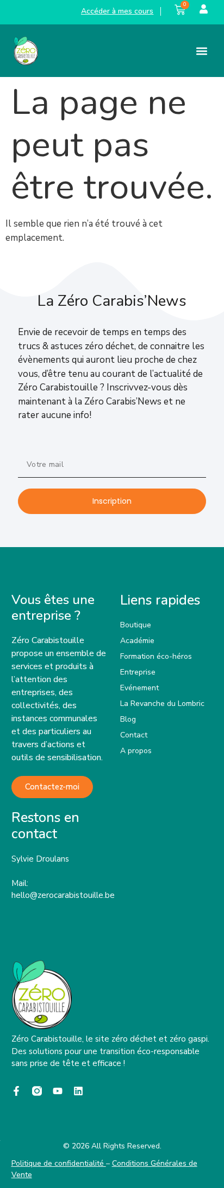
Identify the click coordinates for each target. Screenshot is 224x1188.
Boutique (135, 625)
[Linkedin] (78, 1091)
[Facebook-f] (16, 1091)
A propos (136, 751)
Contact (133, 735)
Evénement (139, 688)
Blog (128, 719)
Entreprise (137, 672)
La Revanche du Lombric (162, 703)
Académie (137, 640)
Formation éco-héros (156, 656)
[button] (202, 51)
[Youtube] (58, 1091)
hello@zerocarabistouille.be (63, 895)
